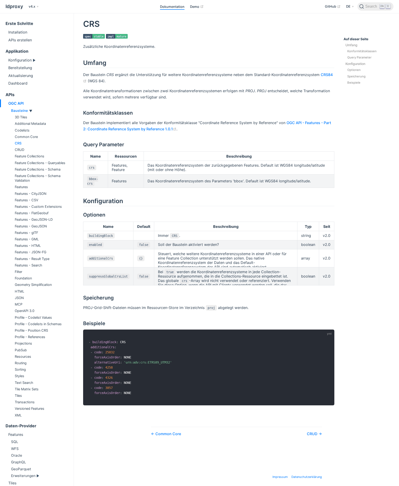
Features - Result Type (32, 259)
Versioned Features (29, 408)
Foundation (23, 278)
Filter (18, 272)
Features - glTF (26, 233)
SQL (14, 442)
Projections (23, 343)
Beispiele (353, 82)
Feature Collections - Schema (37, 169)
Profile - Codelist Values (33, 317)
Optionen (354, 70)
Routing (21, 363)
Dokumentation (172, 7)
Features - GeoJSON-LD (34, 219)
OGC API (16, 103)
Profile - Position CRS (31, 330)
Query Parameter (359, 57)
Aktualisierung (20, 75)
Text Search (24, 383)
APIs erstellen (20, 40)
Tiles (18, 395)
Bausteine (20, 110)
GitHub (333, 6)
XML (18, 415)
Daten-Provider (21, 425)
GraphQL (18, 462)
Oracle (16, 455)
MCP (18, 304)
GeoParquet (21, 469)
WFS (15, 448)
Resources (23, 356)
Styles (19, 376)
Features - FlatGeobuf (31, 213)
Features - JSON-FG (30, 252)
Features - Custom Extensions (38, 206)
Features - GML (27, 239)
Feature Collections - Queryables (40, 163)
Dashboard (17, 83)
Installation (17, 32)
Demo (197, 6)
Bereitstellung (20, 67)
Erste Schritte (19, 23)
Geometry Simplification (33, 285)
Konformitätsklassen (362, 51)
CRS (18, 143)
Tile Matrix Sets (27, 389)
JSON (19, 298)
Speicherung (356, 76)
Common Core (26, 137)
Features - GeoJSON (31, 226)
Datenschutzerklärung (306, 477)
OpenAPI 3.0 (24, 311)
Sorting (20, 369)
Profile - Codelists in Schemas (38, 324)
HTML (19, 291)
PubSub (21, 350)
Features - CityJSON (30, 194)
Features (21, 187)
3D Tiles (21, 117)
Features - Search (28, 265)
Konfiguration (20, 60)
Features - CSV (26, 200)
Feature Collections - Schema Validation (37, 178)
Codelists (22, 130)
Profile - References (30, 337)
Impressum (280, 477)
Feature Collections (29, 156)
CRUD (19, 150)
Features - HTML (28, 246)
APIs (10, 94)
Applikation (17, 51)
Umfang (351, 45)
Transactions (25, 402)
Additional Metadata (30, 123)
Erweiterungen (23, 476)
